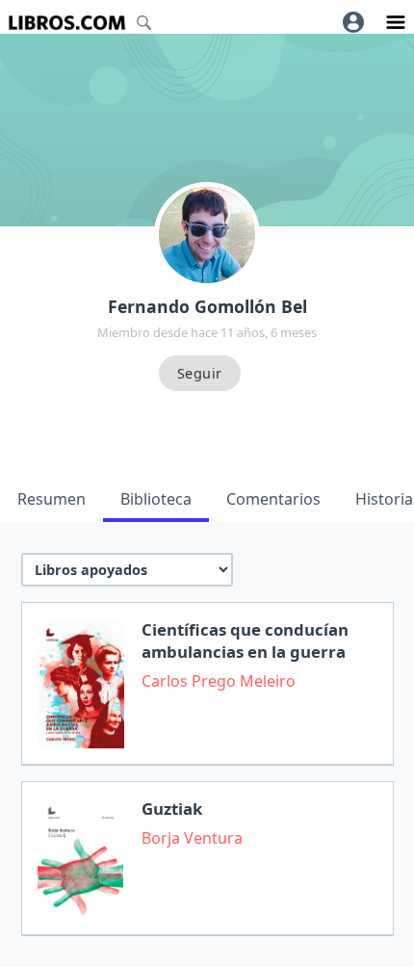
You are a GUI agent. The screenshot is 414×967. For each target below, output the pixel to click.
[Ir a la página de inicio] (67, 22)
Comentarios (273, 499)
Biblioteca (156, 499)
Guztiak (172, 808)
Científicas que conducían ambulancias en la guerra (245, 640)
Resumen (51, 499)
